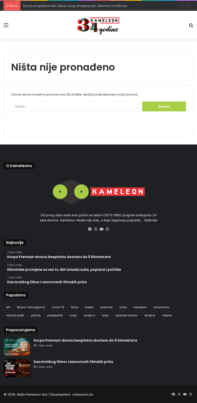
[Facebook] (90, 229)
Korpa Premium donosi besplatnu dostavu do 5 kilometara (85, 340)
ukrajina (149, 315)
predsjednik (55, 315)
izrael (123, 307)
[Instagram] (107, 229)
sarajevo (89, 315)
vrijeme (167, 315)
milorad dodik (15, 315)
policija (36, 315)
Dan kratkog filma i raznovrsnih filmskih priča (73, 361)
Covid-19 (58, 307)
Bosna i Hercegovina (31, 307)
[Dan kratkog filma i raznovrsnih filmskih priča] (17, 368)
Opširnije (150, 220)
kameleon (140, 307)
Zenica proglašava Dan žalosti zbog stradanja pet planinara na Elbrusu (75, 6)
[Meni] (6, 26)
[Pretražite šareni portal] (191, 26)
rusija (73, 315)
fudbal (89, 307)
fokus (74, 307)
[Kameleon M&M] (98, 25)
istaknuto (106, 307)
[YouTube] (101, 229)
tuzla (105, 315)
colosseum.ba (82, 394)
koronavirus (161, 307)
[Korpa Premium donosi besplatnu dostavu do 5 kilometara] (17, 347)
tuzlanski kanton (126, 315)
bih (8, 307)
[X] (95, 229)
